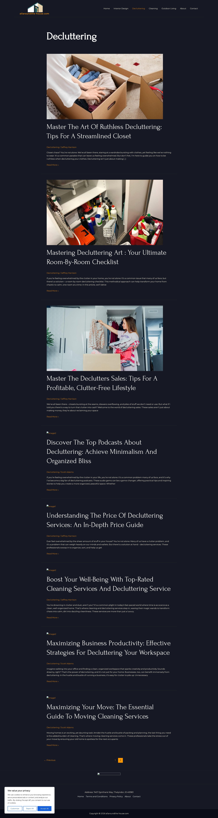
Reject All (30, 809)
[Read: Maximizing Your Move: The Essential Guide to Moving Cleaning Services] (51, 698)
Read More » (53, 164)
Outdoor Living (169, 8)
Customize (15, 809)
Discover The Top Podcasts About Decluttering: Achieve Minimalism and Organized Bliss (102, 451)
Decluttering (138, 8)
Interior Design (121, 8)
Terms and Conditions (97, 796)
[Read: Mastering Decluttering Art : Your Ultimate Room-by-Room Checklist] (105, 212)
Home (107, 8)
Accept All (44, 809)
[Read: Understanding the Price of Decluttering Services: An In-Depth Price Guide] (51, 506)
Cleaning (153, 8)
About (183, 8)
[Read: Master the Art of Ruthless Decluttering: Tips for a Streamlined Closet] (105, 86)
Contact (194, 8)
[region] (29, 800)
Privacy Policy (116, 796)
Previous (49, 760)
